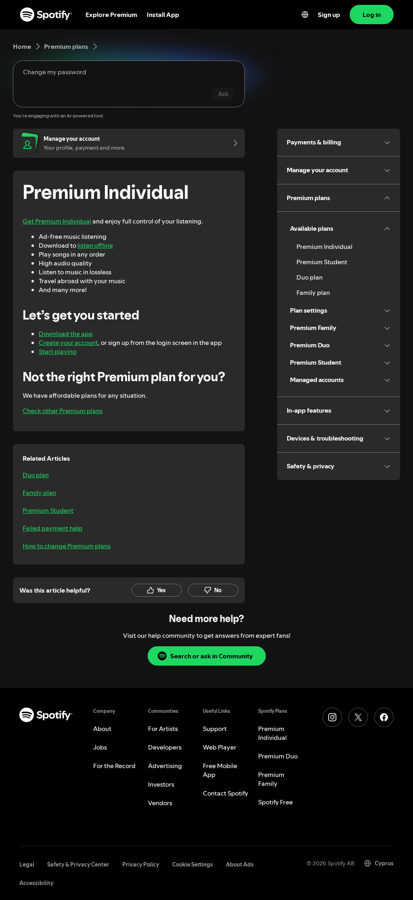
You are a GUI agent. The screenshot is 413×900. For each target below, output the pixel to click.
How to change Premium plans (67, 545)
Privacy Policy (140, 864)
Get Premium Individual (57, 221)
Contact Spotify (225, 793)
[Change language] (305, 14)
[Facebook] (384, 717)
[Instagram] (332, 717)
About (102, 728)
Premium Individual (324, 246)
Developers (164, 747)
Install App (163, 14)
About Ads (240, 864)
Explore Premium (111, 14)
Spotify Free (275, 802)
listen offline (95, 245)
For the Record (114, 765)
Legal (26, 864)
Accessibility (36, 883)
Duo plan (36, 474)
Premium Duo (278, 756)
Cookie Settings (192, 864)
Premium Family (271, 779)
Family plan (39, 492)
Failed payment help (52, 528)
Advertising (165, 765)
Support (215, 728)
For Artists (163, 728)
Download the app (66, 333)
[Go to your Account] (232, 143)
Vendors (160, 802)
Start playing (58, 351)
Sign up (329, 14)
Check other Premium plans (62, 410)
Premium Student (48, 510)
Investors (161, 784)
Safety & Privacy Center (78, 864)
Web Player (219, 747)
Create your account (68, 342)
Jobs (100, 747)
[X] (358, 717)
